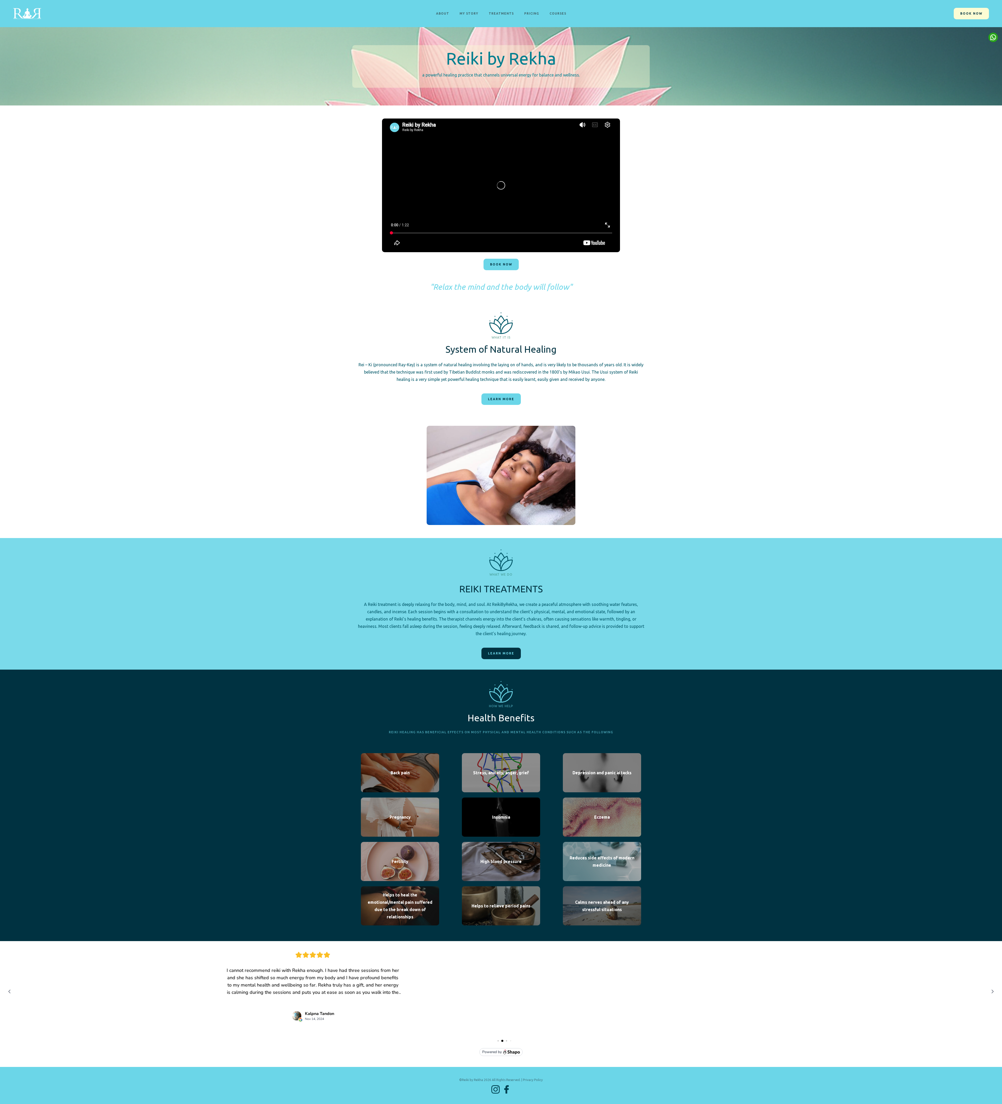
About (442, 13)
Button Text (993, 37)
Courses (558, 13)
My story (469, 13)
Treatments (501, 13)
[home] (27, 13)
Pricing (531, 13)
